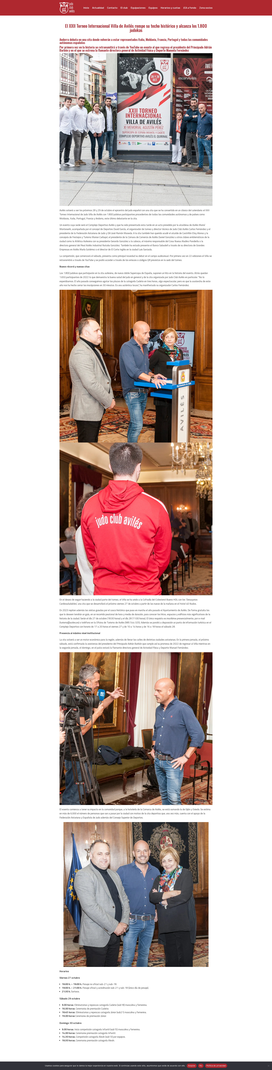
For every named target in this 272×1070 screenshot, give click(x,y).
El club (124, 8)
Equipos (153, 8)
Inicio (86, 8)
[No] (268, 1065)
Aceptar (191, 1065)
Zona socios (205, 8)
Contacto (112, 8)
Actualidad (98, 8)
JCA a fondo (189, 8)
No (200, 1065)
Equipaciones (138, 8)
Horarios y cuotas (170, 8)
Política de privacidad (216, 1065)
